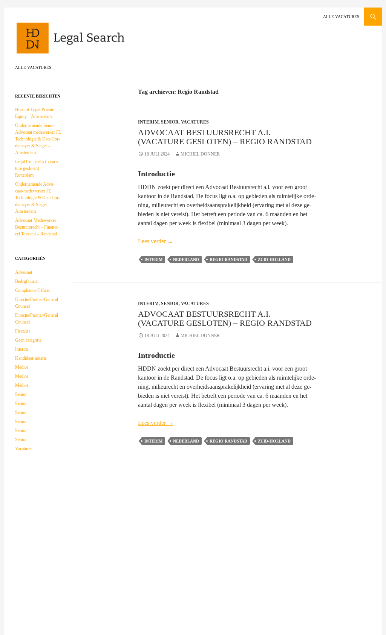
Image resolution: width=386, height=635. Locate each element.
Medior (21, 367)
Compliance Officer (32, 290)
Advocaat (23, 272)
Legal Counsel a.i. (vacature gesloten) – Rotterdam (37, 168)
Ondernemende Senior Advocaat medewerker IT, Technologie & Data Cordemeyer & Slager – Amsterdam (38, 139)
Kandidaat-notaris (31, 358)
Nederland (186, 259)
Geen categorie (28, 340)
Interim (148, 122)
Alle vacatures (341, 16)
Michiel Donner (200, 154)
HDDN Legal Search (94, 41)
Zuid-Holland (274, 259)
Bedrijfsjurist (26, 281)
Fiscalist (22, 331)
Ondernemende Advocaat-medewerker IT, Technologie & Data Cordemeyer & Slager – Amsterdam (37, 198)
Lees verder (155, 241)
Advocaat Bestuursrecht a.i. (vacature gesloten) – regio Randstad (225, 137)
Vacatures (195, 122)
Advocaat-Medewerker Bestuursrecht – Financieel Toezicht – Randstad (37, 227)
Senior (170, 122)
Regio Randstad (228, 259)
